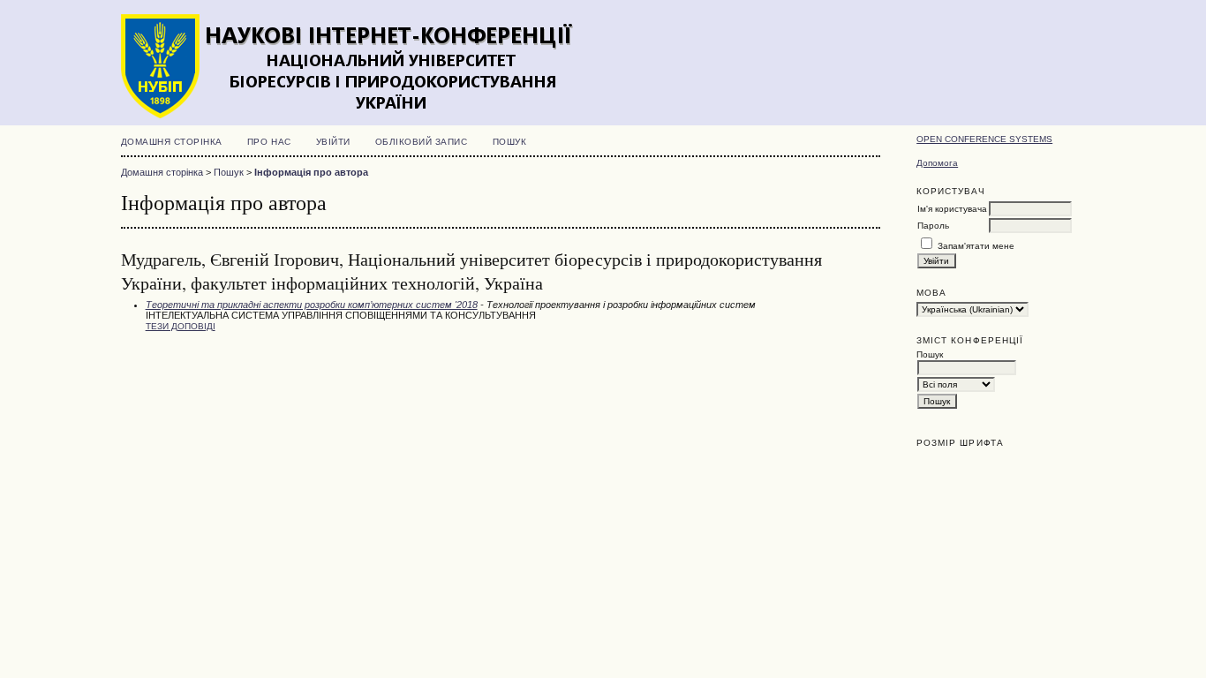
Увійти (333, 142)
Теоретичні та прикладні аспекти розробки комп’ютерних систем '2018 (312, 304)
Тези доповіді (180, 326)
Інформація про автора (311, 172)
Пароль (933, 225)
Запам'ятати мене (976, 246)
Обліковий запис (421, 142)
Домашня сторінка (171, 142)
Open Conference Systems (984, 139)
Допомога (937, 163)
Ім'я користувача (952, 209)
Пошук (510, 142)
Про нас (269, 142)
